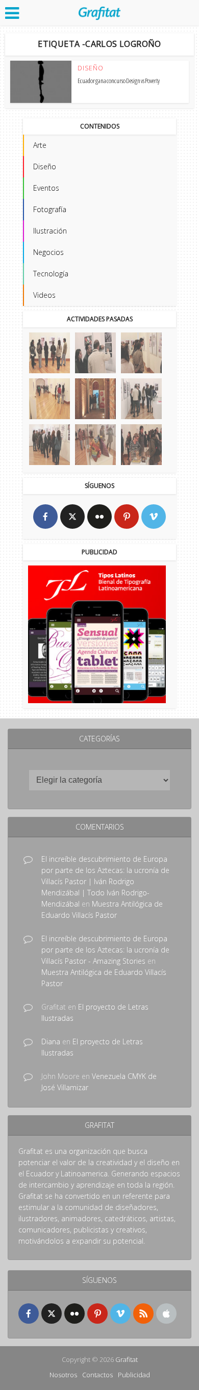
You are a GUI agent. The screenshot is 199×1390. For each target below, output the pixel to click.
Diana (50, 1041)
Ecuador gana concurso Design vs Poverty (119, 80)
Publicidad (134, 1374)
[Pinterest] (126, 516)
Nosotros (63, 1374)
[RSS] (143, 1313)
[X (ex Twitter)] (72, 516)
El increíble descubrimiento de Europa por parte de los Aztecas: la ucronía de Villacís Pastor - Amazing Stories (105, 950)
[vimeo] (153, 516)
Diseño (91, 68)
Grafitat (126, 1359)
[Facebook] (45, 516)
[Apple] (166, 1313)
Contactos (97, 1374)
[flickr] (99, 516)
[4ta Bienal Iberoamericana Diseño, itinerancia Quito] (49, 352)
